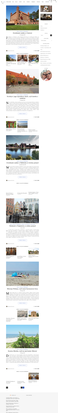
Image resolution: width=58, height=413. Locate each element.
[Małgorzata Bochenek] (6, 50)
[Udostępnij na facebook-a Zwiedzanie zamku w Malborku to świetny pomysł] (34, 180)
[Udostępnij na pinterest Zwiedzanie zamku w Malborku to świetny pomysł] (37, 180)
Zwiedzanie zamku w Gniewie (22, 33)
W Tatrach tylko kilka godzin (22, 193)
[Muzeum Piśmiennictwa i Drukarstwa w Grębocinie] (34, 376)
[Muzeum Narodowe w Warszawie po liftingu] (11, 188)
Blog (13, 1)
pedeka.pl (14, 395)
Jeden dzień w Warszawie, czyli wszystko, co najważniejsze (10, 319)
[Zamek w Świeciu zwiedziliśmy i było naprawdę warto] (11, 58)
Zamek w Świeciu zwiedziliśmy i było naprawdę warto (11, 63)
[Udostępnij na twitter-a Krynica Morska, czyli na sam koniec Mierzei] (35, 368)
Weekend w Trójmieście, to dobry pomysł (22, 226)
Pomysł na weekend (26, 224)
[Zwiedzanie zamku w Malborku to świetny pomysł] (22, 147)
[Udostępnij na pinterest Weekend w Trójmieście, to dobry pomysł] (37, 243)
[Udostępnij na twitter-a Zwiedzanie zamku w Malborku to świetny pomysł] (35, 180)
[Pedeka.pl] (4, 1)
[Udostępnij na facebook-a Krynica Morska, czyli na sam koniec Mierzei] (34, 368)
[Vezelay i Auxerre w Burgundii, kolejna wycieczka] (34, 251)
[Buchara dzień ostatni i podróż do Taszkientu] (34, 313)
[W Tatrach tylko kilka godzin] (22, 188)
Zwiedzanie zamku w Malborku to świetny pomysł (22, 163)
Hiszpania (28, 1)
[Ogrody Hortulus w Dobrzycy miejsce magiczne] (11, 124)
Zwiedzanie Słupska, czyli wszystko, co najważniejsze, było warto (45, 47)
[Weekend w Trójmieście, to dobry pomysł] (22, 210)
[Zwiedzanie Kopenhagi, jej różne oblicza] (11, 376)
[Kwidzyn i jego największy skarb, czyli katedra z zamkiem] (22, 81)
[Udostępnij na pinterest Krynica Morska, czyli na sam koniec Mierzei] (37, 368)
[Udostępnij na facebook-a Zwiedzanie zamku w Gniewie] (34, 50)
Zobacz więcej (22, 47)
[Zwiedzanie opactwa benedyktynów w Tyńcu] (22, 376)
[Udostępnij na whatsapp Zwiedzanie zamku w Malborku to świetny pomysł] (38, 180)
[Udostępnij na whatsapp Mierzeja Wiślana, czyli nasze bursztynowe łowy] (38, 306)
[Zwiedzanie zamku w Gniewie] (22, 17)
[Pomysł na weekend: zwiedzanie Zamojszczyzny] (34, 125)
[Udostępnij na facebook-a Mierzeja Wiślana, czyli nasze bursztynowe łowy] (34, 306)
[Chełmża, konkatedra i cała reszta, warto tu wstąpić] (22, 58)
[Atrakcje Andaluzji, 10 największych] (11, 251)
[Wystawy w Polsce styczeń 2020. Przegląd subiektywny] (22, 313)
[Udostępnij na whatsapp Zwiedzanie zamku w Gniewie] (38, 50)
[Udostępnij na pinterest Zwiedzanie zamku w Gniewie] (37, 50)
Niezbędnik (33, 1)
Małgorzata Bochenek (11, 50)
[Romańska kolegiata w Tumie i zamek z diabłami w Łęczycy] (34, 187)
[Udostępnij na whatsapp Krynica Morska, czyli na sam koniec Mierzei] (38, 368)
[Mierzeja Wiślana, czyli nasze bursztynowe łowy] (22, 274)
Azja (24, 1)
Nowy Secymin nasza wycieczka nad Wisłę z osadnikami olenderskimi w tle (22, 130)
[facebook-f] (49, 0)
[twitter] (51, 0)
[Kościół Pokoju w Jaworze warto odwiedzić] (22, 251)
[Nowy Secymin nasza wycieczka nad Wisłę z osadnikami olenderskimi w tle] (22, 124)
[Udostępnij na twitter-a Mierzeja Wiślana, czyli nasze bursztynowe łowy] (35, 306)
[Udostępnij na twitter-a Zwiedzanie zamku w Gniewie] (35, 50)
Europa (20, 1)
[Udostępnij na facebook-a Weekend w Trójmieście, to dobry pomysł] (34, 243)
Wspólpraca (47, 1)
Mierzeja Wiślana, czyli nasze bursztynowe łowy (22, 289)
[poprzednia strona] (7, 388)
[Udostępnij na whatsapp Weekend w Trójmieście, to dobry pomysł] (38, 243)
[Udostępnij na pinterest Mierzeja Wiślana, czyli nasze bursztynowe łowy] (37, 306)
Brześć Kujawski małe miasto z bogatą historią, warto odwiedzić (12, 401)
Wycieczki (38, 1)
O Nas (51, 1)
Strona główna (8, 1)
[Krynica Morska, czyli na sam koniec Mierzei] (22, 336)
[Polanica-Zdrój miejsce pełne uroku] (34, 58)
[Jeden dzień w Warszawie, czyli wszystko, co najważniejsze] (11, 313)
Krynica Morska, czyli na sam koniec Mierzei (22, 351)
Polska (16, 1)
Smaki (43, 1)
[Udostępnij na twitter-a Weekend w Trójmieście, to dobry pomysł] (35, 243)
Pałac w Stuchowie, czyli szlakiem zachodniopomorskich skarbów (11, 409)
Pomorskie (25, 31)
